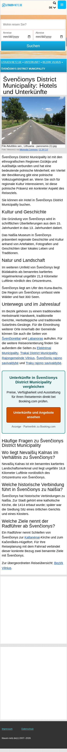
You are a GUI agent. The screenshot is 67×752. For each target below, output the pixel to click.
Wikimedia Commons (28, 149)
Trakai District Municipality (38, 353)
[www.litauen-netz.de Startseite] (13, 5)
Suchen (33, 46)
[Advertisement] (33, 610)
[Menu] (62, 5)
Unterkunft (32, 62)
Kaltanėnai (32, 537)
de (50, 7)
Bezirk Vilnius (52, 62)
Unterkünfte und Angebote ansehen (33, 415)
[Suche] (54, 3)
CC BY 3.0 (43, 149)
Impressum (7, 729)
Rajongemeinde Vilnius (18, 358)
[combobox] (33, 24)
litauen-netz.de (11, 62)
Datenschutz (27, 729)
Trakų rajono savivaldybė (43, 363)
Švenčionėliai (11, 338)
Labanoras (35, 338)
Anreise (7, 32)
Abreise (40, 32)
